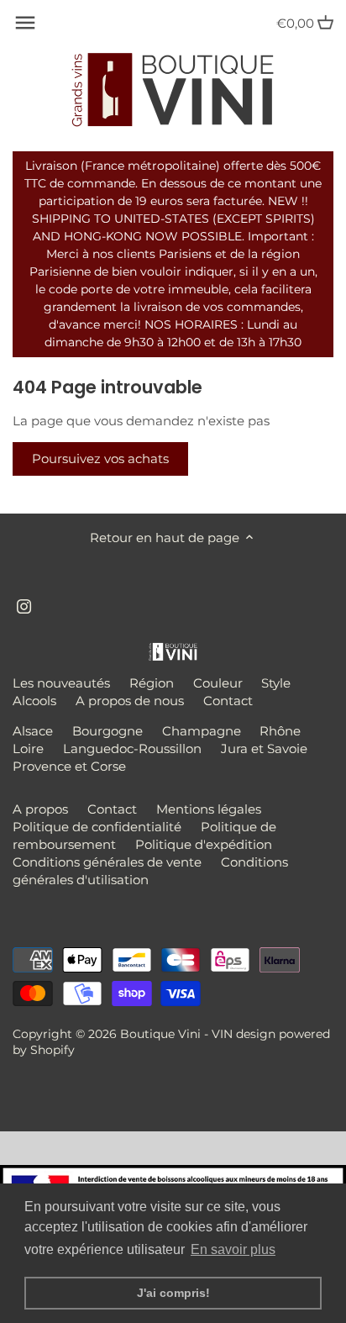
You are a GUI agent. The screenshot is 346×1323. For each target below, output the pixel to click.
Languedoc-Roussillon (132, 748)
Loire (28, 748)
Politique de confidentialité (97, 827)
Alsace (33, 731)
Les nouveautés (61, 683)
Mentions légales (208, 809)
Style (276, 683)
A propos (40, 809)
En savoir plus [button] (233, 1249)
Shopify (52, 1050)
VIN (222, 1034)
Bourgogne (107, 731)
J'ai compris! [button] (173, 1292)
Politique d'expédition (203, 844)
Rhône (280, 731)
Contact (228, 701)
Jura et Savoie (264, 748)
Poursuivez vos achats (100, 458)
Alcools (34, 701)
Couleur (218, 683)
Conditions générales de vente (107, 862)
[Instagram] (24, 605)
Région (151, 683)
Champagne (201, 731)
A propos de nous (130, 701)
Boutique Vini (160, 1034)
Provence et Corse (69, 766)
